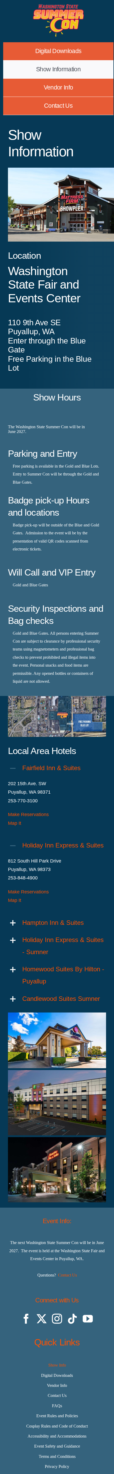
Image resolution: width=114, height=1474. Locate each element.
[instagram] (57, 1319)
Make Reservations (28, 814)
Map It (14, 823)
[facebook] (26, 1319)
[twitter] (42, 1319)
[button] (57, 768)
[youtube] (88, 1319)
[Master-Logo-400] (58, 6)
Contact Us (67, 1275)
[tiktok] (72, 1319)
